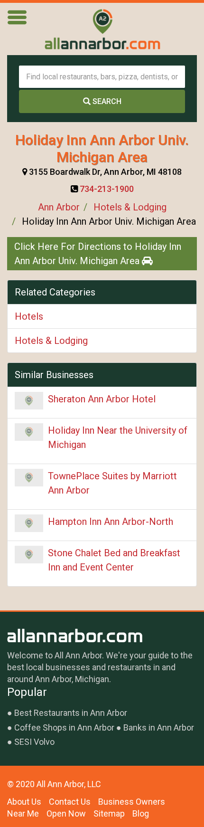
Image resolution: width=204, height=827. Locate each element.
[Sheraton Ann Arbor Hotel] (29, 401)
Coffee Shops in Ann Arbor (64, 727)
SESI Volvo (34, 742)
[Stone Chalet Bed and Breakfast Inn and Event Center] (29, 555)
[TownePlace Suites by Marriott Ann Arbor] (29, 478)
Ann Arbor (59, 207)
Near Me (23, 813)
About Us (24, 802)
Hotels (29, 316)
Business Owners (131, 802)
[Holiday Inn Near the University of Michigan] (29, 432)
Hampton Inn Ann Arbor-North (110, 521)
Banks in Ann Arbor (158, 727)
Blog (140, 813)
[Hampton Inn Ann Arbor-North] (29, 523)
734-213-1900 (107, 189)
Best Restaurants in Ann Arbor (70, 713)
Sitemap (109, 813)
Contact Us (70, 802)
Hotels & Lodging (130, 207)
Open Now (66, 813)
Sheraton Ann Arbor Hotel (102, 399)
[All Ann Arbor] (102, 29)
